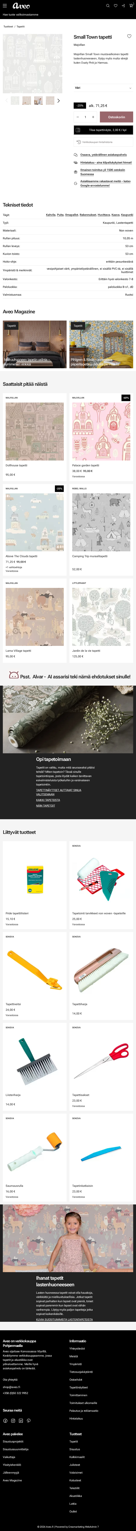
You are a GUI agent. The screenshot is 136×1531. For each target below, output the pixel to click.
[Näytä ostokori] (131, 5)
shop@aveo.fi (11, 1387)
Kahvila (50, 214)
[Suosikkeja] (116, 5)
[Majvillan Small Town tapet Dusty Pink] (26, 100)
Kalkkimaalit (77, 1457)
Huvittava (104, 214)
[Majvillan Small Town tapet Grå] (32, 63)
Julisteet (74, 1465)
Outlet (73, 1511)
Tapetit (21, 26)
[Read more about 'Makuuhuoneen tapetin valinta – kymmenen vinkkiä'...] (35, 344)
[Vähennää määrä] (77, 117)
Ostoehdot (76, 1379)
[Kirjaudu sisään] (123, 5)
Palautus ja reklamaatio (83, 1410)
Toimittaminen (78, 1395)
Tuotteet (8, 26)
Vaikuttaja (9, 1457)
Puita (60, 214)
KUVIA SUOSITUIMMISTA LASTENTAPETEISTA (64, 1319)
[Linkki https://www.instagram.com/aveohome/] (13, 1421)
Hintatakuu (76, 1418)
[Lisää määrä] (93, 117)
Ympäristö (75, 1364)
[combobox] (112, 88)
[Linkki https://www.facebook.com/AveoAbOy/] (5, 1421)
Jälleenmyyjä (11, 1472)
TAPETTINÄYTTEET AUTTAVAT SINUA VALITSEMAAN (58, 792)
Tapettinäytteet (78, 1387)
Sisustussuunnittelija (16, 1449)
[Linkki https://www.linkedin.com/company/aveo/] (21, 1421)
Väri (77, 87)
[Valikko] (5, 5)
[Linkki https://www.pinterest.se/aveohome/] (29, 1421)
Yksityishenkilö (12, 1465)
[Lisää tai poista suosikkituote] (129, 36)
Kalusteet (75, 1480)
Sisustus (74, 1449)
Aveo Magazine (12, 1480)
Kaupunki (127, 214)
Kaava (116, 214)
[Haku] (108, 5)
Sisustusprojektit (13, 1441)
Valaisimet (76, 1472)
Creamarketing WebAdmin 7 (83, 1526)
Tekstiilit (74, 1488)
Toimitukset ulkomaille (83, 1403)
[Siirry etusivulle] (21, 5)
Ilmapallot (71, 214)
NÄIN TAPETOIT (45, 805)
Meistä (73, 1356)
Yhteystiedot (77, 1348)
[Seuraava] (58, 100)
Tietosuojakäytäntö (81, 1372)
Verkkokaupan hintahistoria (97, 142)
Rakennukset (88, 214)
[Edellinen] (7, 100)
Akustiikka (75, 1496)
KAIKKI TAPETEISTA (48, 800)
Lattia (72, 1503)
